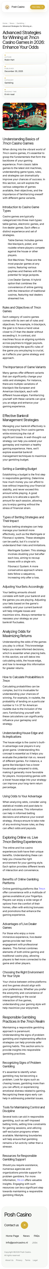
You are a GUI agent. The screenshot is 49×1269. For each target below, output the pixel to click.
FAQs (37, 1235)
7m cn (20, 1180)
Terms (27, 1260)
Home (5, 23)
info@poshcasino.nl (17, 1242)
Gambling (20, 23)
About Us (9, 1260)
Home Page (12, 1235)
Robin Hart (9, 60)
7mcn (42, 888)
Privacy (19, 1260)
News (12, 23)
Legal (35, 1260)
